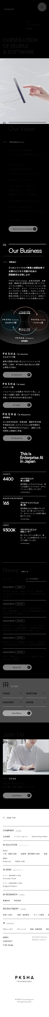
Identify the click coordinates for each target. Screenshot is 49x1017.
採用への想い (8, 915)
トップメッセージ (21, 836)
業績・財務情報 (36, 929)
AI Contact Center (9, 878)
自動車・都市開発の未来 (30, 854)
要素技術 (6, 901)
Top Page (8, 945)
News (6, 937)
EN (28, 6)
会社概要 (6, 836)
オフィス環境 (39, 915)
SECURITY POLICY (39, 937)
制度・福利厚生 (23, 915)
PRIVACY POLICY (39, 940)
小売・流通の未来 (10, 854)
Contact (8, 941)
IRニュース (21, 929)
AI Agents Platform (10, 886)
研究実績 (17, 901)
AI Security (7, 861)
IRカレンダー (8, 929)
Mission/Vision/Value (39, 836)
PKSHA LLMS (20, 861)
